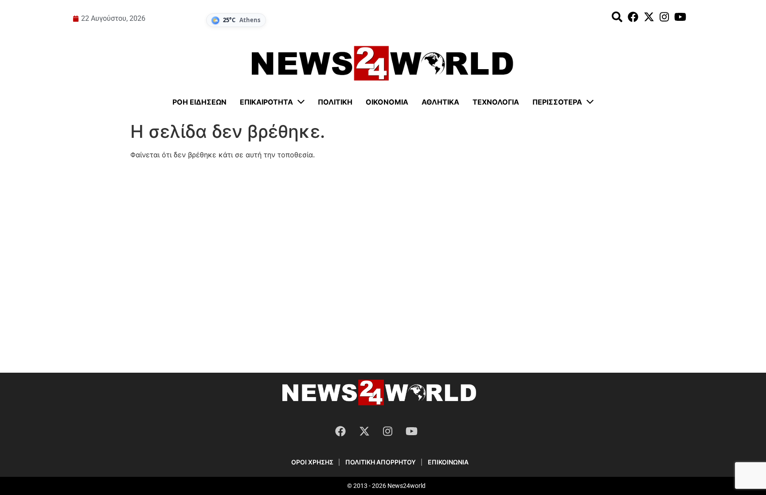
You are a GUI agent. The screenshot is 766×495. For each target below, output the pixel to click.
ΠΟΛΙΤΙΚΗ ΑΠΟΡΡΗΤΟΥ (380, 462)
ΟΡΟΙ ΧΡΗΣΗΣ (312, 462)
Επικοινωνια (448, 462)
